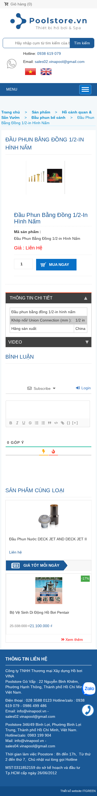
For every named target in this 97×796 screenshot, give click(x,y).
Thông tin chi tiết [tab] (31, 298)
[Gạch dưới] (23, 423)
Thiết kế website (71, 791)
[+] (75, 423)
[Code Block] (56, 423)
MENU (11, 89)
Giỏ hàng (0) (20, 4)
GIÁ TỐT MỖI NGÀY (41, 565)
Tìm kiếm (82, 43)
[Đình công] (30, 423)
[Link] (62, 423)
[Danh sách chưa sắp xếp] (43, 423)
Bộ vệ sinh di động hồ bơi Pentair (39, 612)
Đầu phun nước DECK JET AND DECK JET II (48, 539)
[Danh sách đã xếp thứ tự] (36, 423)
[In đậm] (10, 423)
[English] (46, 71)
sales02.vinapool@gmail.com (60, 61)
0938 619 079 (49, 53)
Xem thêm (73, 639)
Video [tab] (15, 342)
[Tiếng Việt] (30, 71)
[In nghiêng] (17, 423)
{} (69, 423)
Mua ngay (59, 264)
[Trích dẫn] (49, 423)
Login (85, 388)
